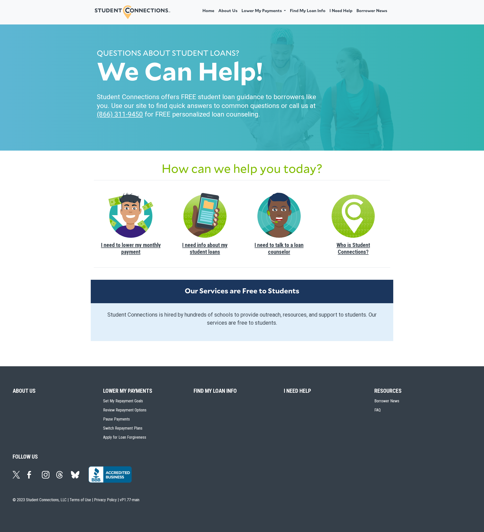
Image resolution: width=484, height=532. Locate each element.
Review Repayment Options (124, 410)
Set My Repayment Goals (123, 401)
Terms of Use (80, 499)
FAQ (377, 410)
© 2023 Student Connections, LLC (40, 499)
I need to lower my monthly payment (131, 248)
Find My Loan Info (307, 11)
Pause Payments (116, 419)
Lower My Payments (127, 391)
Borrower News (371, 11)
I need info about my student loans (205, 248)
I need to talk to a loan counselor (279, 248)
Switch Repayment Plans (122, 428)
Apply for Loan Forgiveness (124, 437)
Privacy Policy (105, 499)
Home (208, 11)
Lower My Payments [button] (262, 11)
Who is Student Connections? (353, 248)
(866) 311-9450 (120, 114)
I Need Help (340, 11)
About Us (227, 11)
